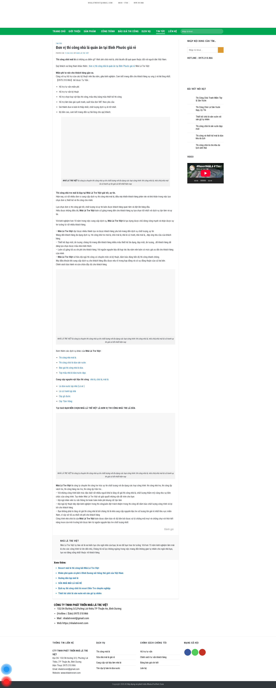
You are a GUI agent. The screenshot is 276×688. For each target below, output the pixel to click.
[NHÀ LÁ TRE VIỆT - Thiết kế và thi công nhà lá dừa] (66, 14)
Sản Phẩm (90, 31)
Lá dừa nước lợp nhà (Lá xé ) (72, 386)
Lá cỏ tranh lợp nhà (67, 391)
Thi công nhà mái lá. (67, 357)
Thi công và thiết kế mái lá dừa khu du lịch (209, 137)
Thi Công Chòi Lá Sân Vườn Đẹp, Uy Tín (208, 108)
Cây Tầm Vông (65, 401)
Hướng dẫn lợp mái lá (68, 578)
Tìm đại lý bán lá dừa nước (108, 668)
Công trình (108, 31)
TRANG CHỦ (58, 31)
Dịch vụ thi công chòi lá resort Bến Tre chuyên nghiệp (84, 588)
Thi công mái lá (103, 651)
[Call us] (195, 652)
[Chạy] (191, 180)
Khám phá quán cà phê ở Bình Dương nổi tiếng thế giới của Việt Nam (90, 573)
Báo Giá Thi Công (128, 31)
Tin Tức (160, 31)
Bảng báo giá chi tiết (149, 662)
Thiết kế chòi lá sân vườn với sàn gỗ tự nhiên (79, 593)
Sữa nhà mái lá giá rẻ (105, 657)
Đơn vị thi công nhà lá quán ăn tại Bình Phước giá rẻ (112, 66)
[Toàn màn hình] (219, 180)
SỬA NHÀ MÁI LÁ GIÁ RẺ (70, 583)
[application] (205, 173)
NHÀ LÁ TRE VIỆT (82, 53)
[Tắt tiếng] (215, 180)
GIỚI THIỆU (74, 31)
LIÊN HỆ (172, 31)
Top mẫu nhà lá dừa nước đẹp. (72, 372)
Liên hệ (143, 668)
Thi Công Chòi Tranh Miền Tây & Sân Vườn (209, 99)
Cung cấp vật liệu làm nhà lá (108, 662)
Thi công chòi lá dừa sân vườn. (72, 362)
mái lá (105, 379)
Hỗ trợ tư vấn (146, 651)
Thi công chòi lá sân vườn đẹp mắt (209, 127)
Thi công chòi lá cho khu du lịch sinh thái (208, 146)
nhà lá (92, 379)
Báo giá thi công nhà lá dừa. (71, 367)
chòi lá (99, 379)
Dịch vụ (146, 31)
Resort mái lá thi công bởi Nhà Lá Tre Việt (78, 568)
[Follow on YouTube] (202, 652)
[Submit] (220, 31)
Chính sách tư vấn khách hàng (153, 657)
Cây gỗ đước (64, 396)
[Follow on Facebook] (187, 652)
